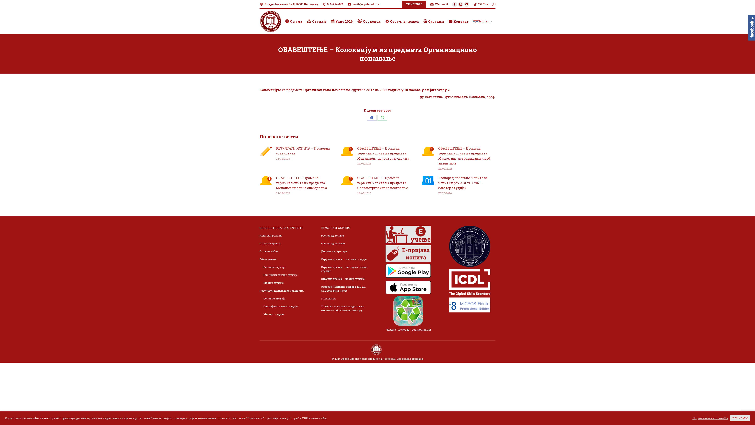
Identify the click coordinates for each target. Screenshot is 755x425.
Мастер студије (273, 283)
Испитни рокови (271, 235)
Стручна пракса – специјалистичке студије (344, 269)
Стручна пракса (270, 243)
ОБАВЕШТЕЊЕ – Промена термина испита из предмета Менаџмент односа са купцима (383, 153)
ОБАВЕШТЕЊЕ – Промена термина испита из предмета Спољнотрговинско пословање (382, 183)
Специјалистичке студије (280, 275)
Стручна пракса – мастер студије (343, 279)
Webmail (441, 4)
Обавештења (268, 259)
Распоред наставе (333, 243)
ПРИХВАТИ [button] (740, 418)
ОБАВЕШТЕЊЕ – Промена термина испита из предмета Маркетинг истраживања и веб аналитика (464, 155)
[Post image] (266, 151)
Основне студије (274, 267)
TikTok (483, 4)
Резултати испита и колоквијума (282, 290)
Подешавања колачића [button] (710, 418)
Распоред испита (332, 235)
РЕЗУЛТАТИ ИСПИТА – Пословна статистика (303, 150)
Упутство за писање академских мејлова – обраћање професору (342, 308)
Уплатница (328, 298)
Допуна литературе (334, 251)
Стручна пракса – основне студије (344, 259)
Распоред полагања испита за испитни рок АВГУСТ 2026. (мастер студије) (463, 183)
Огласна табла (269, 251)
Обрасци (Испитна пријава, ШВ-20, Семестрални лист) (343, 288)
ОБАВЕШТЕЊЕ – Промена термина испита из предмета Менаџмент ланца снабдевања (301, 183)
